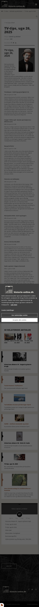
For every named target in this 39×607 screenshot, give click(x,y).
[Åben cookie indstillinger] (2, 605)
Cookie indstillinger (7, 310)
